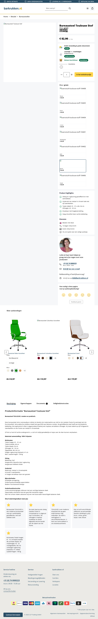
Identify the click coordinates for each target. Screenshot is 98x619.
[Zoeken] (70, 8)
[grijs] (12, 370)
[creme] (8, 370)
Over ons (55, 575)
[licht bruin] (20, 370)
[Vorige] (6, 352)
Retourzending (33, 585)
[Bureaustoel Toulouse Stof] (30, 52)
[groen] (16, 370)
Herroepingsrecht (72, 613)
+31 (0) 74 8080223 (70, 263)
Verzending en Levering (36, 581)
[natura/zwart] (77, 358)
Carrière (55, 578)
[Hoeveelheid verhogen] (72, 74)
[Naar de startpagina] (13, 8)
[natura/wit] (73, 358)
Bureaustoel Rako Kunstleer (16, 353)
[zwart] (50, 358)
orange (11, 363)
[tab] (11, 403)
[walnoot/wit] (81, 358)
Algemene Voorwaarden (58, 613)
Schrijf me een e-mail (71, 269)
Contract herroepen (13, 615)
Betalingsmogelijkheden (36, 578)
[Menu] (87, 8)
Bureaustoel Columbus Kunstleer (48, 353)
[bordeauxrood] (38, 358)
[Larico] (63, 30)
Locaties (55, 585)
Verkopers (56, 581)
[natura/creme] (69, 358)
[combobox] (56, 8)
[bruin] (42, 358)
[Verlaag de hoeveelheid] (61, 74)
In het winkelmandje (83, 75)
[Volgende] (92, 352)
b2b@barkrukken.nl (80, 278)
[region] (49, 352)
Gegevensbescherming (87, 613)
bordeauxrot (13, 358)
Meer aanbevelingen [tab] (14, 311)
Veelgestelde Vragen (35, 575)
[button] (61, 67)
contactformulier (9, 591)
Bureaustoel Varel (73, 353)
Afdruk (92, 616)
